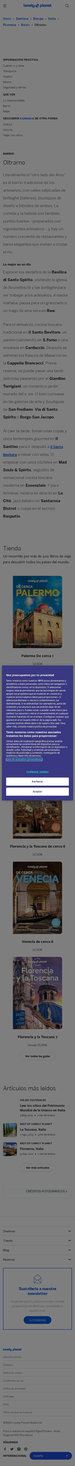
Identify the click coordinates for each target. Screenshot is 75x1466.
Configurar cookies (37, 771)
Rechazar (37, 781)
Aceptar (37, 791)
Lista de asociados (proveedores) (24, 759)
